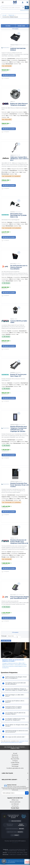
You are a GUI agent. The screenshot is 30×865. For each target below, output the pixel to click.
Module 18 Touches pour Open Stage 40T (18, 375)
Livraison (25, 852)
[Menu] (2, 2)
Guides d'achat (12, 854)
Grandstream (19, 45)
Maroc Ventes (20, 852)
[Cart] (27, 2)
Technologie (24, 854)
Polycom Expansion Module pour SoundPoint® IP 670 (19, 597)
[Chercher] (27, 7)
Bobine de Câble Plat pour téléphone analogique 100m (14, 108)
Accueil (4, 15)
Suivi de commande (12, 852)
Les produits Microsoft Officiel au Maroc (17, 849)
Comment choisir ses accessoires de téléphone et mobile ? (14, 741)
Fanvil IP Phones (21, 850)
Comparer (6, 78)
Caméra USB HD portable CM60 (18, 321)
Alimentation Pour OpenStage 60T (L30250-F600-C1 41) (18, 215)
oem (12, 101)
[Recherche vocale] (23, 7)
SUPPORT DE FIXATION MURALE (17, 49)
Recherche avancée (24, 10)
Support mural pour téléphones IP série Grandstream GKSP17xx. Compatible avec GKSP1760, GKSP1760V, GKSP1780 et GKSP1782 (15, 54)
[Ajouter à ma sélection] (18, 33)
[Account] (22, 2)
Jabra (15, 155)
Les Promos (15, 806)
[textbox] (11, 7)
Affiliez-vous (15, 800)
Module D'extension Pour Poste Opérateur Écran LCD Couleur (19, 485)
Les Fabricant (15, 804)
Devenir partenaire (15, 802)
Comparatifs (18, 854)
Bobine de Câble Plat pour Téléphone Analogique (19, 104)
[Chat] (4, 861)
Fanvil (13, 319)
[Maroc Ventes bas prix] (15, 2)
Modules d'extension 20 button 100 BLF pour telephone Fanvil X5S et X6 (19, 541)
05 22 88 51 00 (18, 798)
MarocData (12, 862)
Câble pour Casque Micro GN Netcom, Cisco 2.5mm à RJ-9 (19, 158)
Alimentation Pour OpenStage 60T (10, 219)
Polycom (15, 263)
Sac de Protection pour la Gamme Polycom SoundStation (18, 267)
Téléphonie (11, 15)
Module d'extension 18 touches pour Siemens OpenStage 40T (13, 379)
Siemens (15, 211)
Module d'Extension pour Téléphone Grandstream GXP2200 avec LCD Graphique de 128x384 (18, 429)
